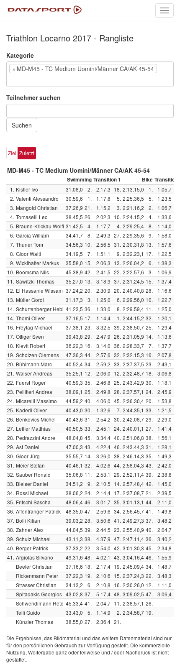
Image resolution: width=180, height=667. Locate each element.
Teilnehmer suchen (33, 97)
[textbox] (21, 80)
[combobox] (90, 74)
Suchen (22, 125)
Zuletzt (26, 152)
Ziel (12, 152)
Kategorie (20, 55)
